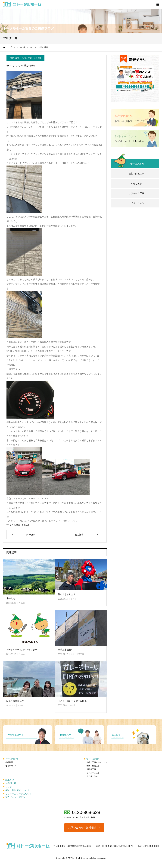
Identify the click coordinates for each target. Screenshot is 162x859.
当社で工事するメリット (96, 762)
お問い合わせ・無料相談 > (84, 827)
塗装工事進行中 (65, 649)
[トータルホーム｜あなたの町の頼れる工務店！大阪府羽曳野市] (22, 4)
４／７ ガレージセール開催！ (73, 701)
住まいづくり (11, 766)
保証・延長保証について (16, 790)
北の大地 (10, 598)
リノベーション (136, 203)
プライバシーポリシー (15, 797)
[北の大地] (29, 576)
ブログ (7, 786)
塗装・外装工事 (34, 58)
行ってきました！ (67, 594)
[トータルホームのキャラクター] (29, 628)
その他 (24, 58)
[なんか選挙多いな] (29, 679)
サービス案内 (92, 759)
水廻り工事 (136, 183)
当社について (11, 759)
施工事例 (8, 779)
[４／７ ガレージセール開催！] (81, 679)
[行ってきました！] (81, 574)
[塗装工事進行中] (81, 628)
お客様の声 (9, 783)
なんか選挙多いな (15, 701)
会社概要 (9, 762)
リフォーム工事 (136, 193)
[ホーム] (4, 47)
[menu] (157, 4)
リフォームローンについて (17, 793)
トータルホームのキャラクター (21, 649)
